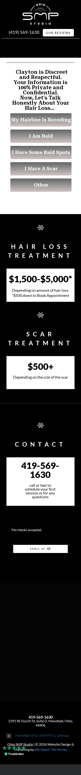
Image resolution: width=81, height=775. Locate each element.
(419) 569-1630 (24, 32)
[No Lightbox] (40, 6)
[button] (40, 735)
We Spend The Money (51, 749)
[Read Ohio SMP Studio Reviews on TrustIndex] (14, 756)
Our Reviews (58, 33)
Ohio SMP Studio (20, 744)
